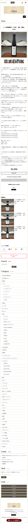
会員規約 (4, 463)
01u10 (5, 338)
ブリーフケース (7, 297)
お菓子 (3, 418)
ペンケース (4, 385)
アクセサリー (5, 361)
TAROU (5, 330)
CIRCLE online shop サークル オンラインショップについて (14, 455)
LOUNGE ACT (7, 343)
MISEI (5, 332)
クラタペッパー (5, 430)
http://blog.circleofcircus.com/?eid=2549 (9, 137)
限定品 (3, 281)
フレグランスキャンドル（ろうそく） (10, 358)
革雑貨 (3, 352)
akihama (5, 363)
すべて (4, 249)
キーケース (4, 402)
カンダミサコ (5, 308)
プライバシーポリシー (6, 459)
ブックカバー (5, 383)
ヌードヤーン (5, 443)
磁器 (3, 416)
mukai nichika (7, 365)
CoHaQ (3, 446)
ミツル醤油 (4, 432)
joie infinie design (7, 371)
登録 (4, 477)
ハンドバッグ (6, 291)
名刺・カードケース (6, 396)
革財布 (3, 303)
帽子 (3, 377)
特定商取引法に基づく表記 (7, 461)
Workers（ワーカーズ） (9, 324)
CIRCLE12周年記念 (6, 275)
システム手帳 (5, 438)
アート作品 (4, 421)
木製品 (3, 424)
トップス (6, 316)
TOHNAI (5, 341)
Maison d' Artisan (5, 441)
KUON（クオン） (7, 321)
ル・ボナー (4, 305)
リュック (6, 294)
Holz (3, 405)
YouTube (14, 496)
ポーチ (3, 380)
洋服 (3, 314)
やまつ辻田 (4, 435)
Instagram (14, 488)
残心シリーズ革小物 (6, 391)
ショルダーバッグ (7, 288)
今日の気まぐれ (5, 278)
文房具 (3, 410)
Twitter (14, 491)
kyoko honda (6, 368)
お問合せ (4, 457)
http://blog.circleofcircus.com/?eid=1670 (9, 135)
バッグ (3, 283)
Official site (14, 486)
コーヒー (4, 407)
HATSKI (5, 335)
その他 (5, 299)
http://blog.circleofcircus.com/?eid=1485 (9, 133)
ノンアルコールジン (6, 355)
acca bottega (5, 347)
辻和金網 (4, 413)
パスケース (4, 394)
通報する (14, 187)
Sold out (14, 180)
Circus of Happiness (8, 327)
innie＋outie (6, 374)
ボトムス (6, 319)
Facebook (14, 493)
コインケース (5, 388)
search (12, 2)
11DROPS (4, 349)
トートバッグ (6, 286)
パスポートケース (6, 399)
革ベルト (4, 311)
